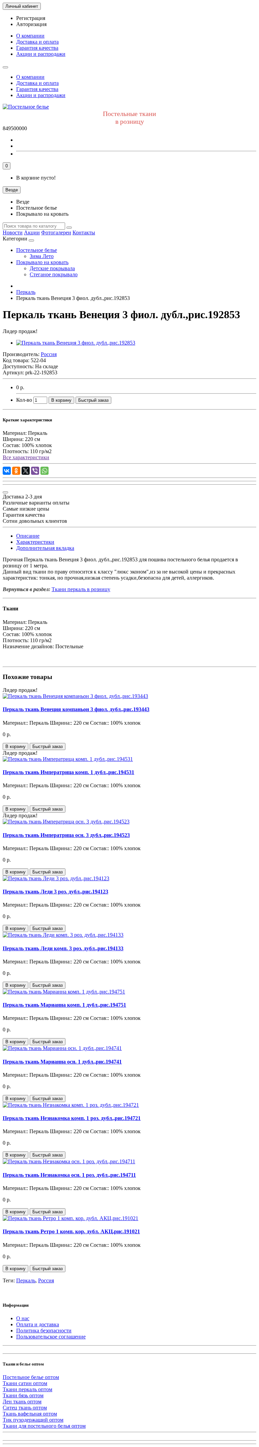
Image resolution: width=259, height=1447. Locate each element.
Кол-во (24, 400)
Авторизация (31, 24)
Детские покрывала (52, 268)
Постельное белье (36, 250)
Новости (13, 232)
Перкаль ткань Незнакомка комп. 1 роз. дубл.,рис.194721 (72, 1118)
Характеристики (35, 542)
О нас (22, 1318)
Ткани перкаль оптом (27, 1389)
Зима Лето (42, 256)
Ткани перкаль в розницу (81, 589)
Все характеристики (26, 457)
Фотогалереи (56, 232)
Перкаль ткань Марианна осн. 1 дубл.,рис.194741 (62, 1062)
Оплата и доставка (37, 1324)
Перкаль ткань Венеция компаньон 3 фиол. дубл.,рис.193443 (76, 709)
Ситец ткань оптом (25, 1407)
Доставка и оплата (37, 42)
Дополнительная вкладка (45, 548)
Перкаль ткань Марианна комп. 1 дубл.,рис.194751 (64, 1005)
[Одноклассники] (16, 471)
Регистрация (30, 18)
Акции (32, 232)
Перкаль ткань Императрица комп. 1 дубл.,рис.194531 (68, 772)
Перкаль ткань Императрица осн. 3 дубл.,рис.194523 (66, 835)
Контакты (84, 232)
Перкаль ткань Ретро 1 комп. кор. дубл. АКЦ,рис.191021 (71, 1231)
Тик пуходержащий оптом (33, 1420)
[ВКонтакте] (7, 471)
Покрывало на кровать (42, 262)
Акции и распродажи (40, 54)
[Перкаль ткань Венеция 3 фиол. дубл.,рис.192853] (75, 343)
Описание (27, 536)
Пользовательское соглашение (51, 1336)
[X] (26, 471)
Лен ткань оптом (22, 1401)
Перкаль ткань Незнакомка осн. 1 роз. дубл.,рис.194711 (69, 1175)
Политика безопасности (43, 1330)
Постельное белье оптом (31, 1377)
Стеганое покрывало (54, 274)
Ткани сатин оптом (25, 1383)
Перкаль (25, 1280)
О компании (30, 36)
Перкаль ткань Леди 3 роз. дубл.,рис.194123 (55, 891)
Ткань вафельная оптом (30, 1414)
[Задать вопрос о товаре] (5, 492)
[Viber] (35, 471)
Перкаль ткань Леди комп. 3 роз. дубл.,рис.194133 (63, 948)
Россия (46, 1280)
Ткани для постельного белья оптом (44, 1426)
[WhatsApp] (44, 471)
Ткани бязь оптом (23, 1395)
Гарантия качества (37, 48)
